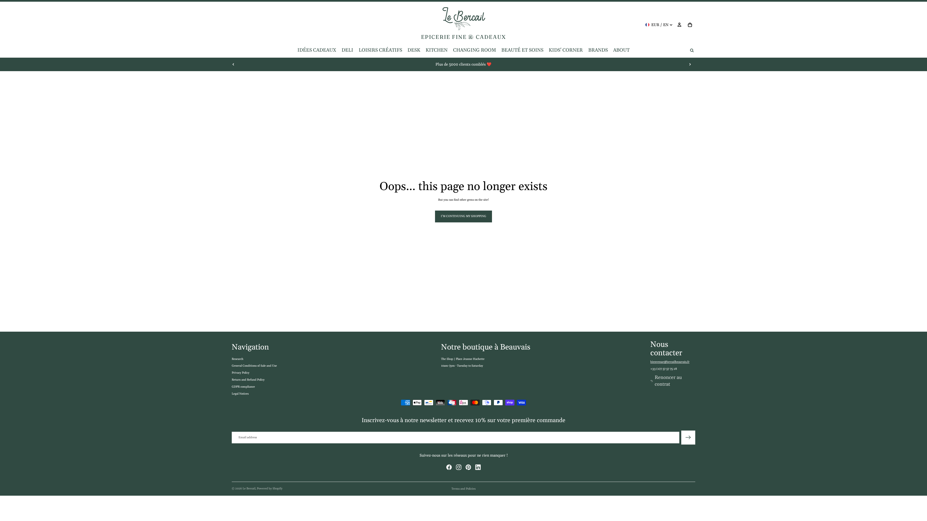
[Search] (692, 50)
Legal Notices (240, 394)
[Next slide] (690, 64)
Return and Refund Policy (248, 380)
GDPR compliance (243, 387)
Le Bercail (249, 488)
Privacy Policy (240, 373)
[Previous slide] (233, 64)
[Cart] (690, 25)
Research (237, 359)
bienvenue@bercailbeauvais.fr (669, 362)
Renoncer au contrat (668, 380)
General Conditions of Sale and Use (254, 366)
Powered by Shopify (269, 488)
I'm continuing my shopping (463, 216)
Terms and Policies (463, 489)
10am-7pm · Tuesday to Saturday (462, 366)
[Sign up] (688, 438)
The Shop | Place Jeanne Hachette (463, 359)
